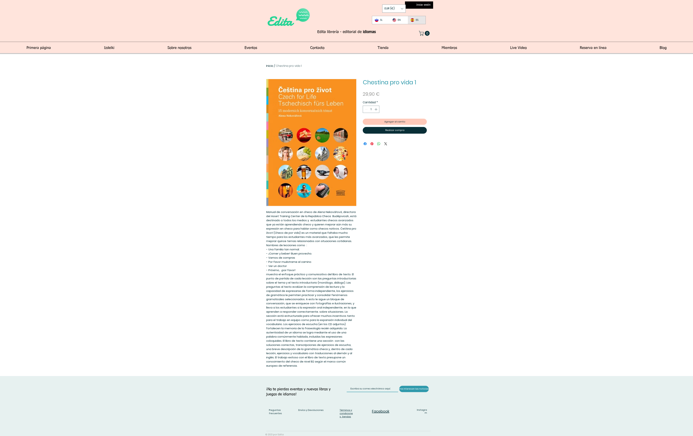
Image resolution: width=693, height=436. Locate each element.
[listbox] (394, 9)
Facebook (380, 411)
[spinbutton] (371, 109)
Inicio (269, 66)
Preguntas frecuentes (275, 412)
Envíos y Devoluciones (311, 410)
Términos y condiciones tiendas (346, 413)
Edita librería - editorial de (346, 32)
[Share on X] (385, 144)
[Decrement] (365, 109)
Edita (281, 21)
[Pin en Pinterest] (372, 144)
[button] (394, 9)
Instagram (422, 411)
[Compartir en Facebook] (365, 144)
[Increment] (376, 109)
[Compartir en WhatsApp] (379, 144)
